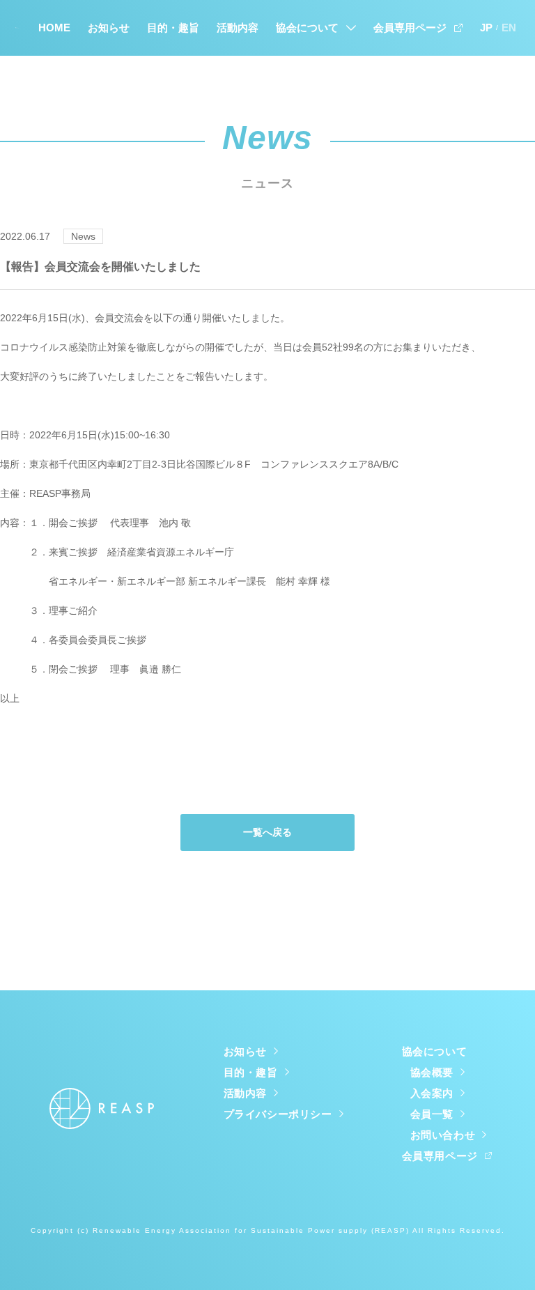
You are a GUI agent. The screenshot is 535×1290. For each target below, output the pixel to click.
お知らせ (109, 27)
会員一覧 (431, 1114)
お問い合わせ (443, 1135)
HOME (54, 27)
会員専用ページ (410, 27)
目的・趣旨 (173, 27)
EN (509, 27)
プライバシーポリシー (278, 1114)
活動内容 (237, 27)
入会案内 (431, 1093)
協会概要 (431, 1072)
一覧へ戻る (267, 832)
